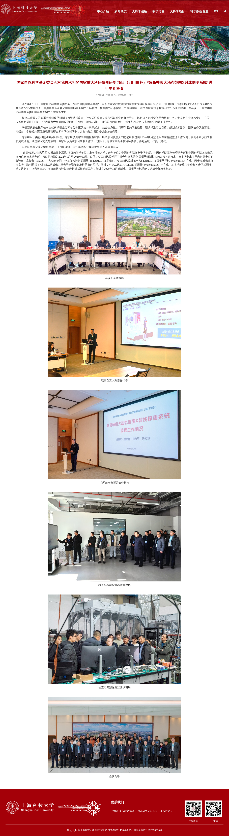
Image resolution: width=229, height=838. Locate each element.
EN (216, 11)
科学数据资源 (199, 11)
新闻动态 (120, 11)
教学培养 (158, 11)
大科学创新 (139, 11)
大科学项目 (177, 11)
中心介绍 (103, 11)
